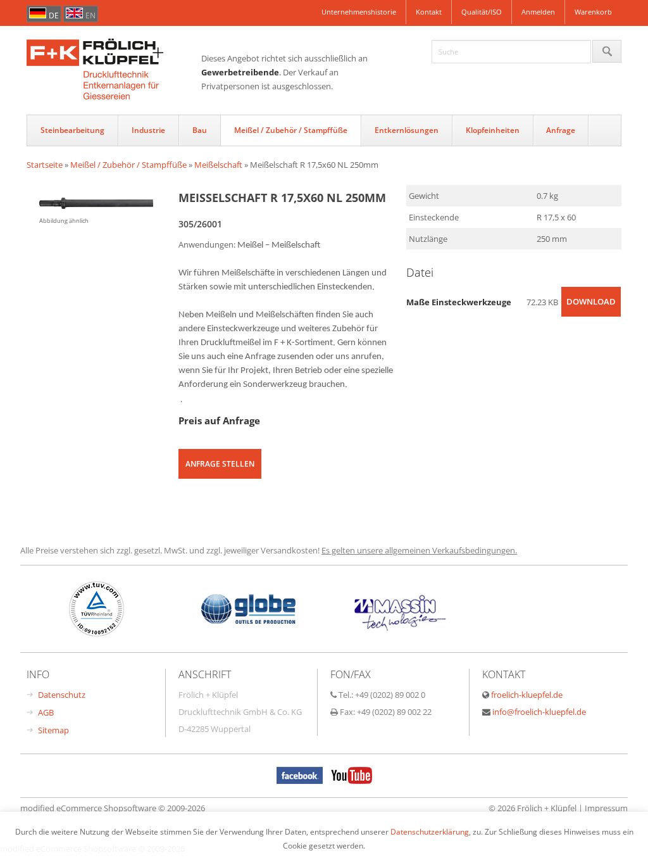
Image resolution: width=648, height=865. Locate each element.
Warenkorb (593, 11)
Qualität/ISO (481, 11)
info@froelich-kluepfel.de (539, 711)
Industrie (148, 130)
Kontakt (429, 11)
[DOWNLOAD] (591, 313)
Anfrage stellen (219, 463)
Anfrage (560, 130)
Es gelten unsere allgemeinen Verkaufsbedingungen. (419, 550)
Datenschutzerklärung (429, 831)
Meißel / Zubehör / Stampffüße (290, 130)
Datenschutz (61, 694)
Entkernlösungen (407, 130)
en (90, 15)
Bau (199, 130)
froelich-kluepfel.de (527, 694)
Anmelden (538, 11)
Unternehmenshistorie (358, 11)
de (54, 15)
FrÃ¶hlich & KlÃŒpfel (114, 70)
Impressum (606, 808)
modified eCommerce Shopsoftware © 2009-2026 (112, 808)
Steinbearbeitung (72, 130)
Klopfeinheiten (493, 130)
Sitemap (53, 730)
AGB (46, 712)
